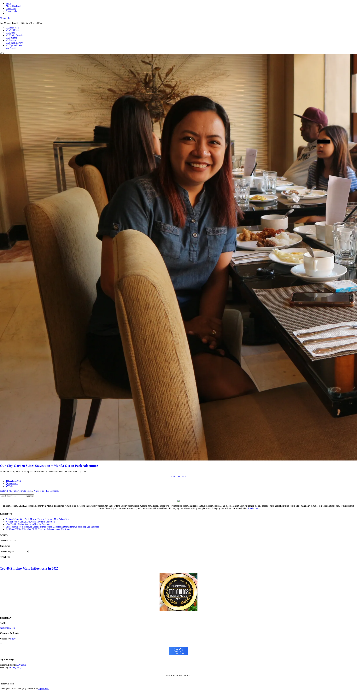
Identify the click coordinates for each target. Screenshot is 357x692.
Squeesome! (43, 688)
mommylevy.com (7, 628)
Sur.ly (12, 639)
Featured (4, 491)
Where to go (38, 491)
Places (29, 491)
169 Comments (52, 491)
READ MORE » (178, 476)
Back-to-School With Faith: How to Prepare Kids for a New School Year (38, 519)
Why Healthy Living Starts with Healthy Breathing (28, 524)
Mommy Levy (6, 18)
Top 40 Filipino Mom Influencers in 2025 (29, 568)
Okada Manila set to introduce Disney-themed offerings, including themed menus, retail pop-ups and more (52, 527)
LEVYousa (21, 665)
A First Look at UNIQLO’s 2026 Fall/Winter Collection (30, 522)
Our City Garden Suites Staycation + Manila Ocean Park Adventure (49, 465)
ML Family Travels (17, 491)
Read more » (254, 508)
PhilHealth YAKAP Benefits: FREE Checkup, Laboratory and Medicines (38, 529)
